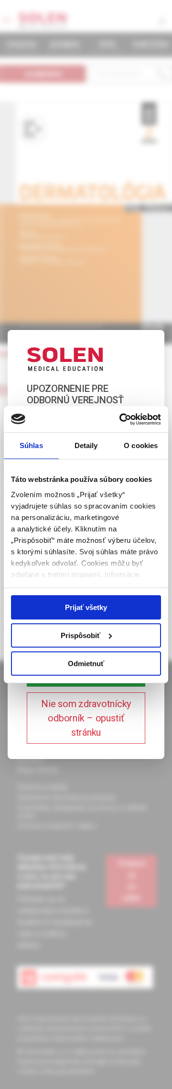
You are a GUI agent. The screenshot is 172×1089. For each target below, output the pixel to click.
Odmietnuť (86, 663)
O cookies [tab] (141, 445)
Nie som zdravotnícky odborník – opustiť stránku (86, 718)
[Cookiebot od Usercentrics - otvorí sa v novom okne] (121, 419)
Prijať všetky (86, 607)
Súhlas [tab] (31, 445)
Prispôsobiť (80, 635)
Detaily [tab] (86, 445)
